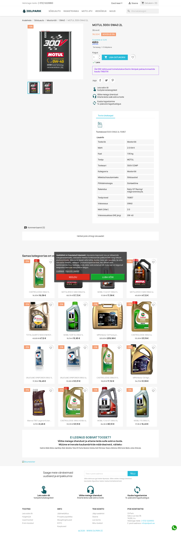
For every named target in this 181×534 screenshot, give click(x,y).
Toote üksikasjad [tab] (105, 115)
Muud (112, 11)
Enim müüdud (28, 523)
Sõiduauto (55, 11)
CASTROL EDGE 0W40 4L (141, 335)
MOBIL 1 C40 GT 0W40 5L (107, 420)
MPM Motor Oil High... (142, 378)
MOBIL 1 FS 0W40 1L (142, 420)
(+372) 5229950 (45, 3)
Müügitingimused (64, 520)
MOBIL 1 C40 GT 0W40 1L (108, 292)
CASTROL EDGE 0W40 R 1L (107, 378)
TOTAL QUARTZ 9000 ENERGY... (39, 335)
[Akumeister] (90, 461)
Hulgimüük (26, 517)
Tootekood (101, 132)
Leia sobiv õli (27, 513)
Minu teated (97, 523)
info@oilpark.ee (148, 523)
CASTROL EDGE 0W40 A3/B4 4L (73, 420)
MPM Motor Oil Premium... (107, 335)
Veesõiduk (101, 11)
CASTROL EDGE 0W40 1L (39, 292)
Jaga (100, 80)
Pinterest (112, 80)
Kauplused (61, 526)
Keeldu (73, 277)
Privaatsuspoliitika (64, 517)
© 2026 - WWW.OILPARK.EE (90, 530)
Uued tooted (27, 520)
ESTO (59, 523)
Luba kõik (108, 277)
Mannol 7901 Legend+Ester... (39, 420)
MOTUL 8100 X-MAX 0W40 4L (142, 292)
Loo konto (96, 520)
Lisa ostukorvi (114, 57)
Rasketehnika (71, 11)
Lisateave (60, 271)
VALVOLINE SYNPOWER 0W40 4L (73, 378)
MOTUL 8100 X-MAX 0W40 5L (73, 292)
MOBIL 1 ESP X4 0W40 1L (73, 335)
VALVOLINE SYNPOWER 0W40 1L (39, 378)
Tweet (106, 80)
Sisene (95, 517)
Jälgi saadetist (98, 513)
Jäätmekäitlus (63, 513)
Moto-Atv (87, 11)
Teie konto (98, 509)
